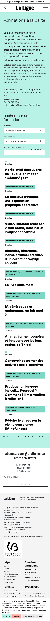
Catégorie (7, 126)
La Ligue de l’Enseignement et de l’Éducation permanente (25, 2)
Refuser (17, 616)
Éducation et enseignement (31, 564)
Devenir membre (10, 577)
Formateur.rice (9, 136)
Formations (24, 465)
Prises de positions (11, 574)
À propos (7, 566)
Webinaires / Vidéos (32, 577)
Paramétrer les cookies (32, 616)
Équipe (6, 569)
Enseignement (30, 572)
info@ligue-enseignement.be (14, 529)
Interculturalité (32, 587)
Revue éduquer (31, 569)
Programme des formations (14, 591)
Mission (28, 591)
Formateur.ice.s (10, 596)
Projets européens (32, 580)
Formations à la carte (12, 593)
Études (27, 575)
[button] (45, 7)
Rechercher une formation (14, 147)
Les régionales (9, 579)
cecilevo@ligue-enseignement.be (24, 105)
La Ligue (25, 8)
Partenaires (8, 582)
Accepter (6, 616)
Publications (24, 471)
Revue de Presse (24, 468)
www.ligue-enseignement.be (15, 532)
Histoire (6, 571)
